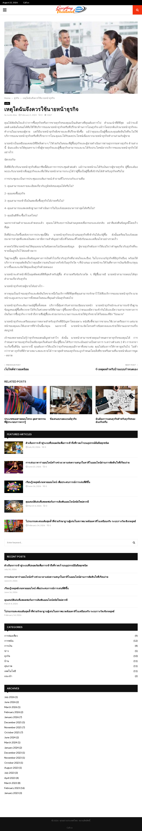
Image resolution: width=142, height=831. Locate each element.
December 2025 (13, 722)
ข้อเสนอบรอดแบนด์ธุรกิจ (63, 418)
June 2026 (10, 702)
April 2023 (9, 777)
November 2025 (13, 727)
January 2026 (11, 717)
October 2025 (12, 732)
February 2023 (12, 787)
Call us (26, 2)
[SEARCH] (134, 542)
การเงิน (8, 645)
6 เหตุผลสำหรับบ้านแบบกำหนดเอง (117, 369)
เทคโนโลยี (10, 671)
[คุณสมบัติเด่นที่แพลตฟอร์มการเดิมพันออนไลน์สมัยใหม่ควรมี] (13, 506)
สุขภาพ (8, 666)
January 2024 (11, 747)
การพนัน (9, 640)
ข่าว (6, 650)
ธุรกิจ (7, 103)
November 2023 (13, 757)
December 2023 (13, 752)
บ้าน (6, 660)
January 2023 (11, 793)
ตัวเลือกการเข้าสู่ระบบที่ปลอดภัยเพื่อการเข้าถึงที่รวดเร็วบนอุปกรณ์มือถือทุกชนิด (67, 443)
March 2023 (10, 782)
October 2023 (12, 762)
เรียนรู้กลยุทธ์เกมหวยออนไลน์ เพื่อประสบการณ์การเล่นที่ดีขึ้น (58, 482)
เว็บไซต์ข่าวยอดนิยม (16, 369)
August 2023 (11, 767)
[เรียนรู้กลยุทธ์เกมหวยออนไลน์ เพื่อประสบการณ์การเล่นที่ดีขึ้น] (13, 487)
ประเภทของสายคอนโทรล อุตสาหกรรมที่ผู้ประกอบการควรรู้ (25, 420)
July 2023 (9, 772)
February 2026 (12, 712)
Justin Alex (12, 115)
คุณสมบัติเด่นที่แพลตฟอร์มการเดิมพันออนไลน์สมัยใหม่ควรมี (57, 501)
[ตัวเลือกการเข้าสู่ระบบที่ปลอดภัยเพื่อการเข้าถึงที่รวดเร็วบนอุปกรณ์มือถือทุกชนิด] (13, 447)
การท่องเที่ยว (11, 635)
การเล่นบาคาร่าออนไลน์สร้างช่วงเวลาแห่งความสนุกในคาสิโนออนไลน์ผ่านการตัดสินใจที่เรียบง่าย (78, 462)
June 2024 (10, 737)
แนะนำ (8, 676)
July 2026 (9, 697)
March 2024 (10, 742)
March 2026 (10, 707)
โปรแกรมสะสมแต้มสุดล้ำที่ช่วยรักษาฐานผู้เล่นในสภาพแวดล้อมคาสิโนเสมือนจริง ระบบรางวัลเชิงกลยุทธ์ (81, 521)
